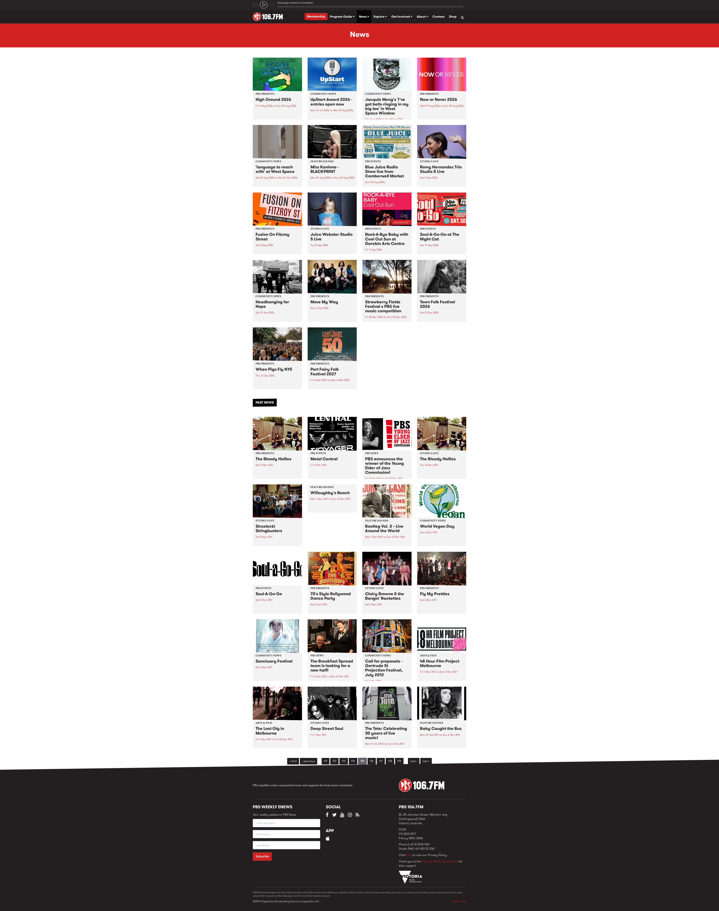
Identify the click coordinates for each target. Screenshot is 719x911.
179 (399, 761)
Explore (379, 16)
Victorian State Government (439, 861)
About (421, 16)
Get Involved (401, 16)
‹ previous (308, 761)
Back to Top (459, 901)
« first (293, 761)
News (363, 16)
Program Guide (341, 16)
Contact (439, 16)
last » (426, 761)
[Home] (269, 16)
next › (413, 761)
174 (353, 761)
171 (325, 761)
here (409, 855)
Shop (452, 16)
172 (334, 761)
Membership (316, 16)
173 (344, 761)
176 (372, 761)
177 (381, 761)
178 (390, 761)
